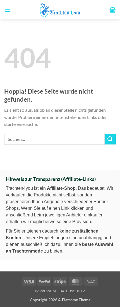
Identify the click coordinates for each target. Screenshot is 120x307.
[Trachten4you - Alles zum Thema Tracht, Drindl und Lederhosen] (60, 9)
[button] (7, 9)
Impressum (45, 291)
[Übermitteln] (110, 139)
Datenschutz (72, 291)
